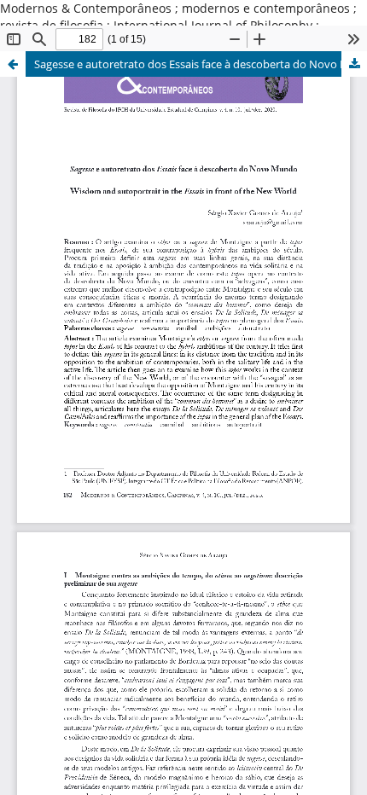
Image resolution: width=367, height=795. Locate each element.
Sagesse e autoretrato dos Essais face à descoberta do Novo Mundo (200, 64)
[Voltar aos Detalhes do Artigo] (13, 64)
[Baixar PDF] (354, 64)
